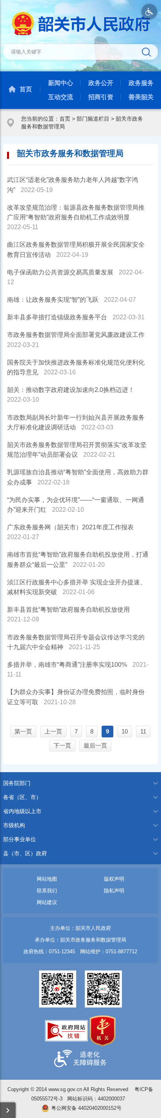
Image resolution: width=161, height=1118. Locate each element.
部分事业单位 (19, 839)
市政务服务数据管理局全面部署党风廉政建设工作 (76, 334)
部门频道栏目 (93, 119)
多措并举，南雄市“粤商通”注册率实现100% (67, 664)
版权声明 (114, 879)
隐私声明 (114, 891)
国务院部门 (16, 783)
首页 (26, 89)
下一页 (62, 745)
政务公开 (100, 83)
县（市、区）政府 (25, 853)
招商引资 (100, 97)
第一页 (23, 731)
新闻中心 (60, 83)
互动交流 (60, 97)
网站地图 (47, 879)
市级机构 (14, 825)
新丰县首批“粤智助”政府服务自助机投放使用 (68, 609)
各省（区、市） (22, 797)
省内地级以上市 (22, 811)
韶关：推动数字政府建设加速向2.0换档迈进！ (70, 389)
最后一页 (95, 745)
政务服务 (141, 83)
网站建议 (47, 902)
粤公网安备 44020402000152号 (86, 1108)
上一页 (53, 731)
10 (125, 731)
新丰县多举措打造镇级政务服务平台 (57, 317)
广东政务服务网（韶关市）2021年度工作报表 (70, 527)
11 (143, 731)
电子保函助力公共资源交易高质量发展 (60, 272)
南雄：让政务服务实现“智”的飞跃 (52, 299)
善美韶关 (141, 97)
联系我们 (47, 891)
